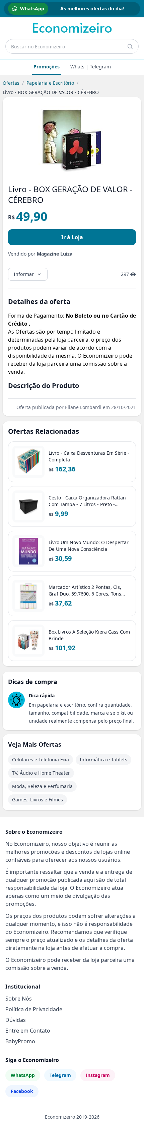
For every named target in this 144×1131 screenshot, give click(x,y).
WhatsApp (23, 1075)
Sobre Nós (18, 998)
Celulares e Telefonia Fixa (40, 759)
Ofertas (11, 83)
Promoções (46, 66)
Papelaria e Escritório (50, 83)
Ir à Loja (72, 237)
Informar (24, 274)
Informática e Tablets (103, 759)
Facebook (22, 1091)
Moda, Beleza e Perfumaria (42, 786)
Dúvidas (15, 1020)
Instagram (98, 1075)
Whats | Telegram (90, 66)
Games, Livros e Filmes (37, 799)
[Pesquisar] (130, 46)
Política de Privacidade (33, 1009)
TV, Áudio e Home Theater (41, 773)
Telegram (60, 1075)
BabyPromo (20, 1041)
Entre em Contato (27, 1030)
